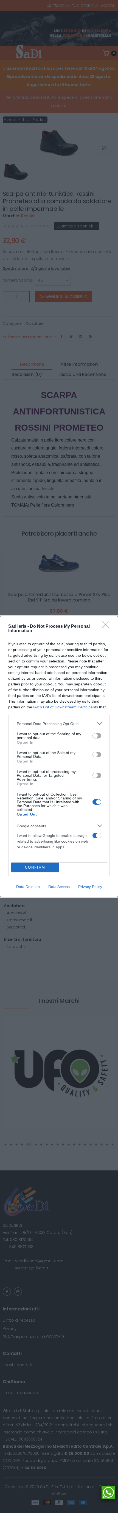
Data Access (59, 886)
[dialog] (59, 756)
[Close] (107, 626)
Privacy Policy (90, 886)
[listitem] (59, 723)
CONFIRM (35, 867)
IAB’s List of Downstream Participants (65, 707)
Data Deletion (28, 886)
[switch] (96, 735)
